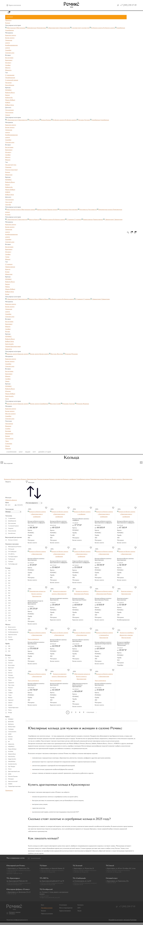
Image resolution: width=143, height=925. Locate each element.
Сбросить (11, 500)
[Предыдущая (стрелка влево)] (3, 462)
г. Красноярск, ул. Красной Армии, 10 (52, 868)
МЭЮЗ (7, 102)
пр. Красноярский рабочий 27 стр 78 (52, 881)
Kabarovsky (9, 97)
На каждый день (10, 165)
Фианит (7, 160)
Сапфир (8, 65)
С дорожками (9, 75)
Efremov (8, 391)
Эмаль (7, 381)
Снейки (7, 428)
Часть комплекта (33, 639)
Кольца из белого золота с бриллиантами (118, 479)
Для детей (8, 202)
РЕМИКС (8, 90)
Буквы (7, 272)
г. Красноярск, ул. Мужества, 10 (83, 868)
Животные (8, 174)
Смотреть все (9, 53)
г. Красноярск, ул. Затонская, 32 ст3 (18, 892)
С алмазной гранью (11, 80)
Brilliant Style (9, 105)
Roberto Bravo (10, 92)
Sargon (7, 95)
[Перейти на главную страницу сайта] (71, 5)
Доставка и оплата (46, 908)
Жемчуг (8, 67)
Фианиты (8, 70)
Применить (9, 790)
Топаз (7, 257)
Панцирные (9, 423)
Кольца (7, 172)
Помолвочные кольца (97, 479)
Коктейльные (9, 85)
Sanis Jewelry (9, 344)
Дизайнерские (10, 77)
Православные (10, 267)
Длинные (8, 167)
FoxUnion (133, 920)
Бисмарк (8, 431)
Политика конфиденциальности (17, 920)
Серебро (8, 50)
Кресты (7, 269)
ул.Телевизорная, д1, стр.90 (82, 881)
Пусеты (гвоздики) (11, 170)
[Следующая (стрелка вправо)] (140, 462)
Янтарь (7, 331)
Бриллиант (8, 60)
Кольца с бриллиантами (29, 479)
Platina (7, 287)
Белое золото (9, 38)
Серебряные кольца (83, 479)
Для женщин (9, 110)
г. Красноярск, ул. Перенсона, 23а (18, 868)
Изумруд (8, 62)
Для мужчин (9, 112)
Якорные (8, 426)
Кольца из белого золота (12, 479)
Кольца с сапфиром (69, 479)
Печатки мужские (43, 479)
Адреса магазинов (15, 5)
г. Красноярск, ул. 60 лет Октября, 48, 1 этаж (121, 868)
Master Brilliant (10, 100)
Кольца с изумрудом (56, 479)
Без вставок (9, 57)
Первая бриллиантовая (13, 346)
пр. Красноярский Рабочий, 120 (17, 881)
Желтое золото (10, 413)
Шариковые (9, 433)
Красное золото (10, 35)
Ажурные (8, 82)
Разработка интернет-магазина (119, 920)
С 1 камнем (8, 264)
